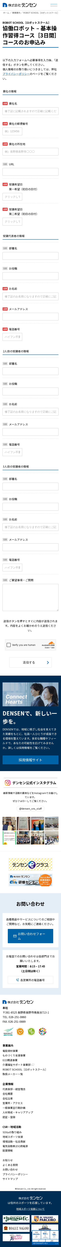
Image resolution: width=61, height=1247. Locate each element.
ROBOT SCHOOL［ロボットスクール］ (25, 1069)
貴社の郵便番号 (15, 124)
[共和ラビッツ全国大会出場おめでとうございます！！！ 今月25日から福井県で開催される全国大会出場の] (37, 838)
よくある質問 (10, 1165)
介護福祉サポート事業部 (16, 1064)
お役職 (10, 268)
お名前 (10, 289)
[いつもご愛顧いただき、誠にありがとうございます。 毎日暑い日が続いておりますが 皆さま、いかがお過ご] (9, 838)
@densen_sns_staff (30, 808)
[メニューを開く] (53, 5)
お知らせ (8, 1160)
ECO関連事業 (10, 1060)
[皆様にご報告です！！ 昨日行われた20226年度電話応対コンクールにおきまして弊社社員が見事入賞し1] (9, 823)
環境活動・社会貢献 (14, 1141)
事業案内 (8, 1045)
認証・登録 (9, 1117)
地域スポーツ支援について (30, 1209)
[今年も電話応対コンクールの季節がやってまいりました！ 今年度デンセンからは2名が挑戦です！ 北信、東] (23, 823)
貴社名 (10, 103)
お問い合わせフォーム (31, 935)
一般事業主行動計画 (14, 1107)
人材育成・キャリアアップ (18, 1112)
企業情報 (8, 1084)
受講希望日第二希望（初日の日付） (21, 211)
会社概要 (8, 1093)
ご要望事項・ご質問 (18, 580)
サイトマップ (10, 1179)
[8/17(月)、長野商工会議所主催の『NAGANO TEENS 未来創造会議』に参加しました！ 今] (51, 823)
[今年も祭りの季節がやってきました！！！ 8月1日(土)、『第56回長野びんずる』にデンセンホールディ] (23, 838)
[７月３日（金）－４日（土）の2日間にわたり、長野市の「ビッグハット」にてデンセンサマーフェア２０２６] (51, 838)
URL (8, 164)
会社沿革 (8, 1098)
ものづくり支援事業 (14, 1055)
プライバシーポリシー (16, 74)
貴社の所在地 (14, 144)
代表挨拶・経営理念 (14, 1089)
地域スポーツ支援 (13, 1136)
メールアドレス (15, 309)
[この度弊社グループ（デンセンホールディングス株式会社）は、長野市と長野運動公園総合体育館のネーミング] (37, 823)
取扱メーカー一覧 (13, 1074)
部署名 (10, 248)
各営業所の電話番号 (32, 980)
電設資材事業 (10, 1051)
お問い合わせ (10, 1169)
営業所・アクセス (13, 1103)
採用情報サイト (30, 759)
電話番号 (11, 329)
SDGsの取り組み (12, 1132)
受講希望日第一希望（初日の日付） (21, 186)
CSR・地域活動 (12, 1127)
